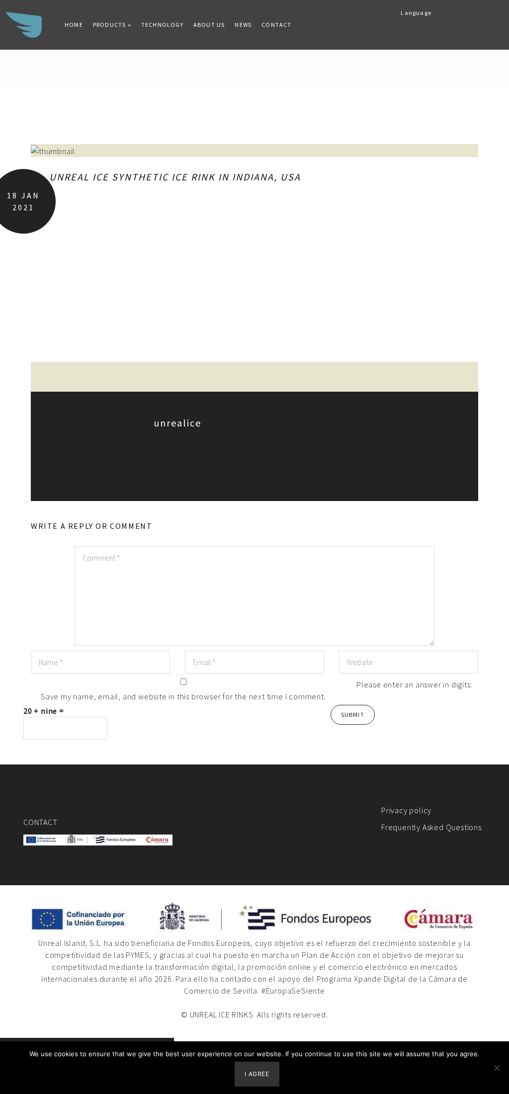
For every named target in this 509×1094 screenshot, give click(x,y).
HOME (74, 24)
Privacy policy (406, 810)
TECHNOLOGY (162, 24)
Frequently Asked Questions (431, 827)
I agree (257, 1074)
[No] (497, 1068)
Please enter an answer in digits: (414, 684)
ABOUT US (209, 24)
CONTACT (276, 24)
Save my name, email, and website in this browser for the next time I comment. (183, 696)
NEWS (243, 24)
